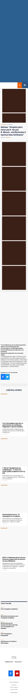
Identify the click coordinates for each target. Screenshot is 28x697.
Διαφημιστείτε (9, 661)
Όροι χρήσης (14, 685)
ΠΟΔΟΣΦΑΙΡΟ (3, 124)
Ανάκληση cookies (14, 689)
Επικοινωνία (18, 661)
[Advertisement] (14, 332)
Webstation (15, 692)
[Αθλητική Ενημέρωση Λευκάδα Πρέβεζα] (1, 85)
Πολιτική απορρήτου (14, 687)
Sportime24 (8, 137)
